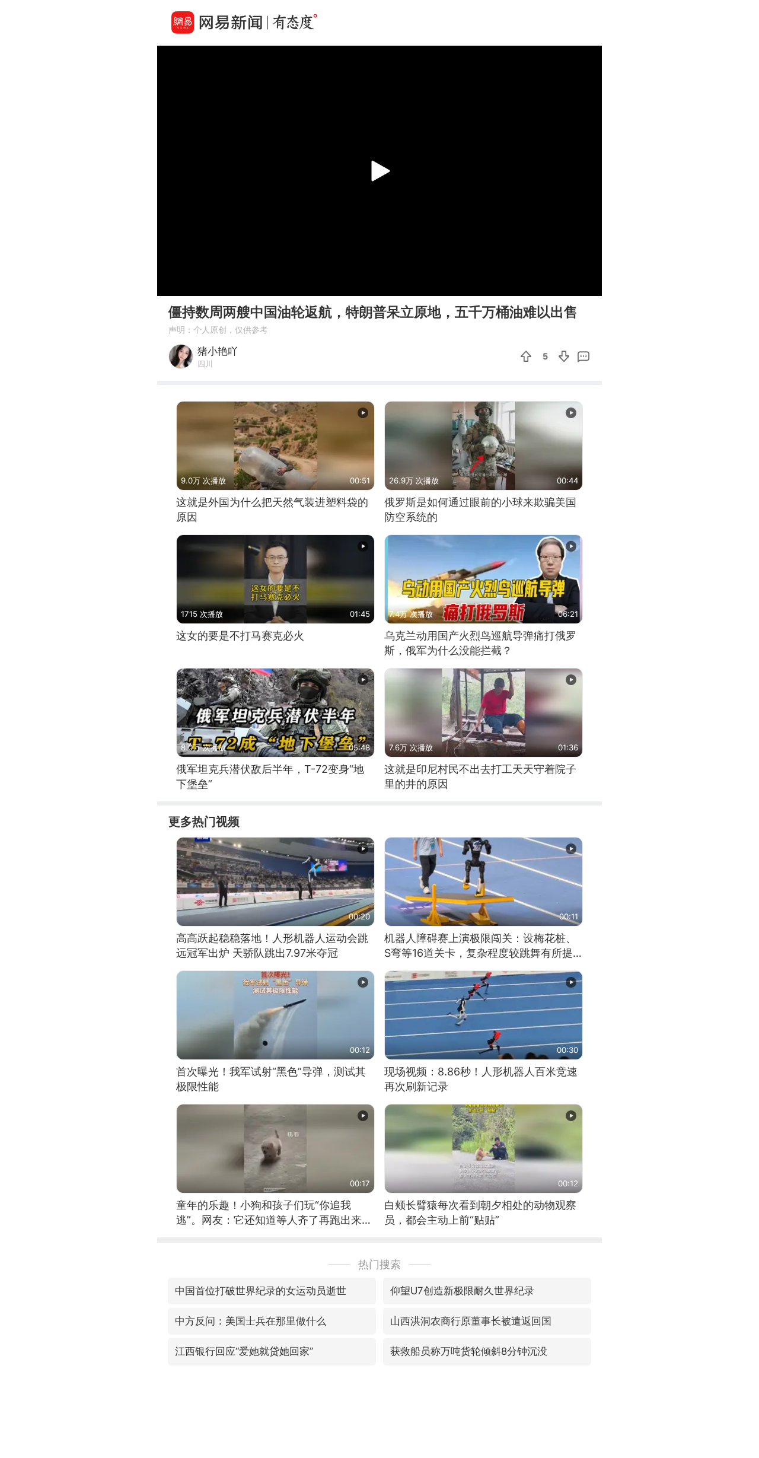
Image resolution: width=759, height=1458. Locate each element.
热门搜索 (379, 1264)
